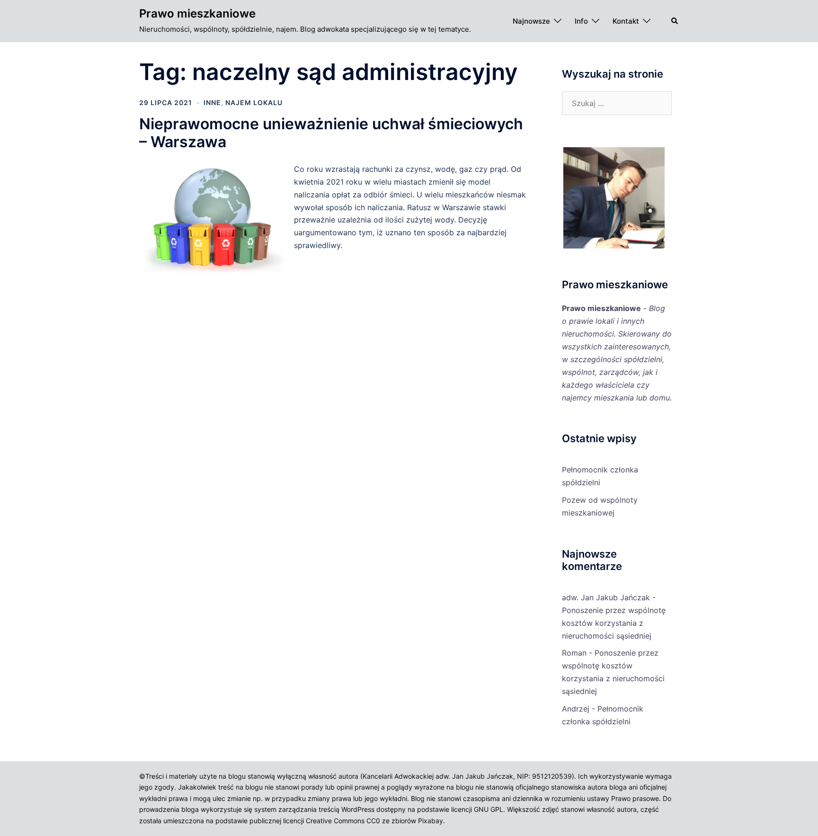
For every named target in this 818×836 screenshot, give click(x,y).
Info (581, 21)
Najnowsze (531, 21)
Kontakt (626, 21)
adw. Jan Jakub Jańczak (606, 597)
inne (212, 102)
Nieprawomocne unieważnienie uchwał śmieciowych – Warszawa (331, 133)
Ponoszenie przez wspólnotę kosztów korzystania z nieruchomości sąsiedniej (614, 622)
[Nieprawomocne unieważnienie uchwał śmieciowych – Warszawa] (216, 272)
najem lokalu (254, 102)
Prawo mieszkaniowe (197, 13)
